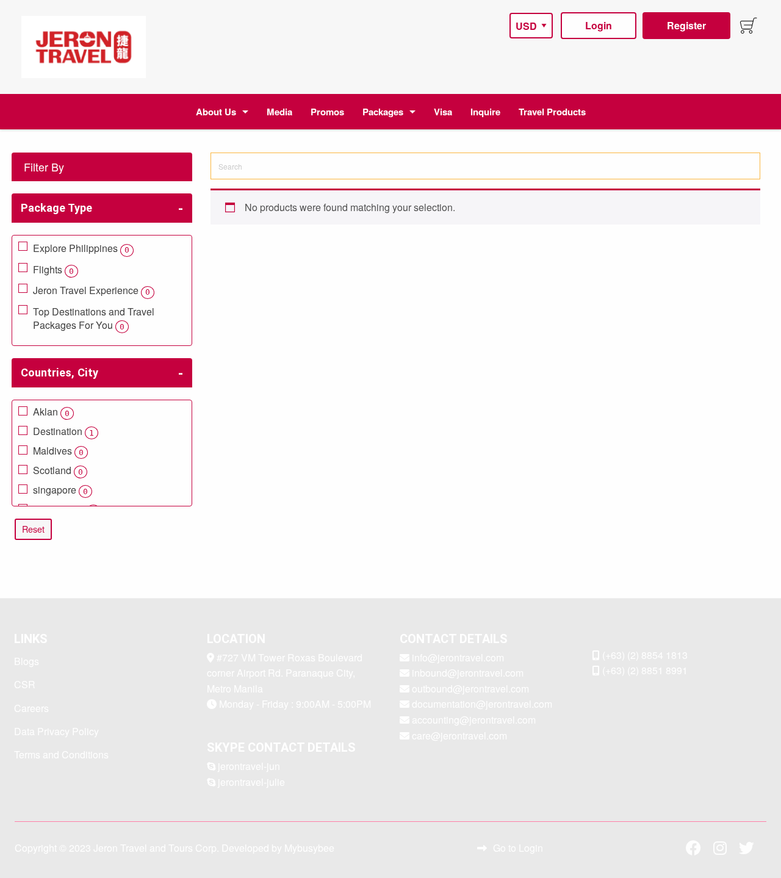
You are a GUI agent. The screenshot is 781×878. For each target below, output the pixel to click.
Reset (33, 528)
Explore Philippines (81, 248)
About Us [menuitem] (216, 111)
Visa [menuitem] (443, 111)
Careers (31, 708)
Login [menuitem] (598, 25)
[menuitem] (84, 47)
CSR (24, 684)
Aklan (51, 412)
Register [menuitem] (686, 25)
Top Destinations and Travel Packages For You (93, 318)
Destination (63, 432)
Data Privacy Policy (56, 731)
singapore (60, 490)
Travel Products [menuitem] (552, 111)
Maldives (58, 451)
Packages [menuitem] (382, 111)
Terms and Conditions (61, 754)
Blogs (26, 661)
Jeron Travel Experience (91, 290)
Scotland (58, 471)
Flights (53, 269)
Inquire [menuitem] (485, 111)
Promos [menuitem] (327, 111)
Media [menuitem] (279, 111)
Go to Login (518, 848)
